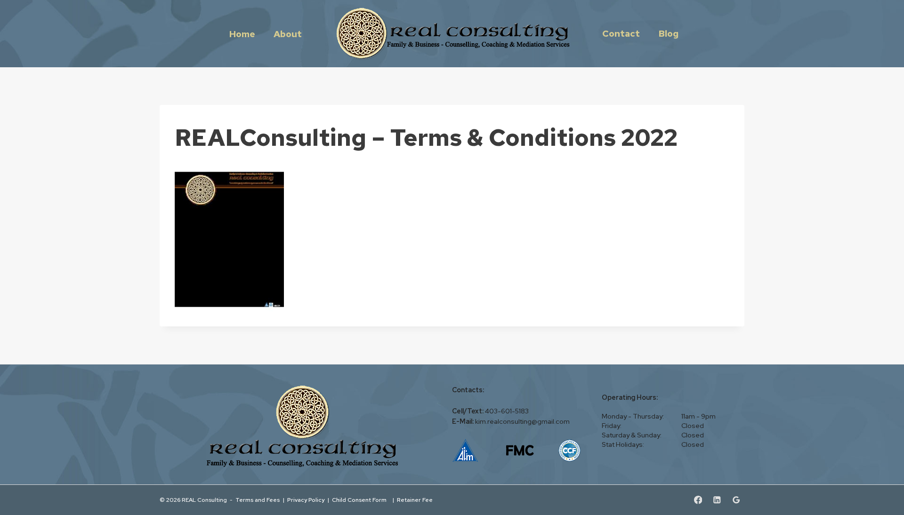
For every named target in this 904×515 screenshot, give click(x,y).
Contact (621, 33)
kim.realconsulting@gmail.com (522, 421)
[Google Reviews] (736, 500)
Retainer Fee (415, 500)
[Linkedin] (717, 500)
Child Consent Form (360, 500)
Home (242, 33)
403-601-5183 (507, 411)
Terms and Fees (257, 500)
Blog (668, 33)
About (288, 33)
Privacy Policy (305, 500)
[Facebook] (698, 500)
